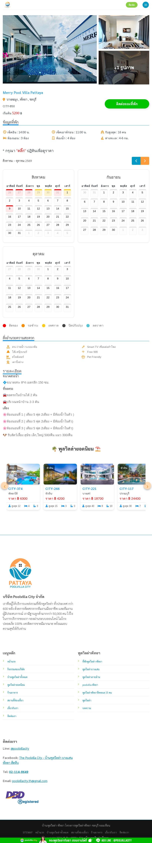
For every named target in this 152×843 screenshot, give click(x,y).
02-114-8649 (18, 772)
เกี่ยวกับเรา (111, 832)
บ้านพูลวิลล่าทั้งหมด (57, 832)
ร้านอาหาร (96, 832)
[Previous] (136, 161)
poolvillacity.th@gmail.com (29, 781)
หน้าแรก (39, 832)
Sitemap (28, 832)
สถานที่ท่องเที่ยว (80, 832)
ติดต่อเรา (124, 832)
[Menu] (146, 5)
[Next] (145, 161)
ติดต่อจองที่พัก (127, 104)
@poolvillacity (20, 748)
